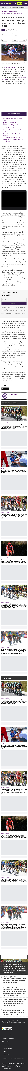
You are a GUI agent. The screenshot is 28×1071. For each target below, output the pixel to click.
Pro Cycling (4, 11)
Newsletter (23, 40)
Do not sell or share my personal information (13, 1058)
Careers (4, 1051)
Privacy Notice (21, 309)
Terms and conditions (7, 1035)
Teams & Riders (12, 11)
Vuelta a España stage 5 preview (18, 7)
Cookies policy (5, 1044)
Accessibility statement (7, 1048)
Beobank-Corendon (6, 13)
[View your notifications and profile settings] (15, 3)
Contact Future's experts (8, 1038)
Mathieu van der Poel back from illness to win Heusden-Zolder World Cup (13, 134)
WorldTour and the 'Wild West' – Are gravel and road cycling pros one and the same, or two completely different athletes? (14, 1002)
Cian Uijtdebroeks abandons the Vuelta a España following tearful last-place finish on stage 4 (13, 1012)
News (3, 30)
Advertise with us (6, 1054)
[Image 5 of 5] (23, 52)
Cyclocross (5, 389)
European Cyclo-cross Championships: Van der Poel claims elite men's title (12, 124)
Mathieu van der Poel (17, 13)
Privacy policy (5, 1041)
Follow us (16, 40)
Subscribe (20, 3)
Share (5, 40)
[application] (14, 199)
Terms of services (19, 307)
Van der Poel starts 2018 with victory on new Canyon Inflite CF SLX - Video (13, 140)
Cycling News (11, 29)
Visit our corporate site (13, 1024)
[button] (26, 3)
